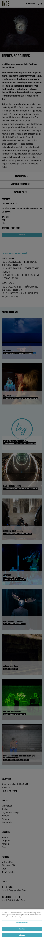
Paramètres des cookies (22, 922)
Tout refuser (22, 929)
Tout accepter (22, 935)
